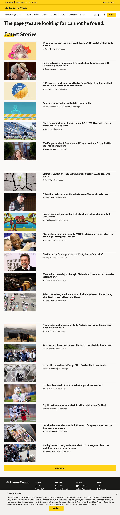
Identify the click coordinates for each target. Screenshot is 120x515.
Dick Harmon (50, 348)
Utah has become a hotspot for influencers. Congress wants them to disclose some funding (77, 426)
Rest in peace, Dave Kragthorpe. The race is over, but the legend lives (77, 345)
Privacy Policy (102, 502)
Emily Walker (50, 197)
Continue (56, 508)
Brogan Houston (51, 368)
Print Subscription (84, 489)
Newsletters (82, 486)
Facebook (102, 489)
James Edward (50, 409)
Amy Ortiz (48, 180)
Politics (36, 15)
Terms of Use (91, 502)
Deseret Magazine (21, 2)
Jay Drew (48, 129)
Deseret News (9, 2)
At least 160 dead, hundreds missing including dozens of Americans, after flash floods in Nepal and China (77, 296)
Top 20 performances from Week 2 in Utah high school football (74, 405)
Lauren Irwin (49, 331)
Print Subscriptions (108, 2)
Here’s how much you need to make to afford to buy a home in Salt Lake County (76, 215)
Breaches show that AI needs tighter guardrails (67, 103)
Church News (33, 2)
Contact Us (59, 486)
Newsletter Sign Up (11, 15)
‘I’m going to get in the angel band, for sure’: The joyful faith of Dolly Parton (78, 44)
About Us (38, 486)
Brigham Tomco (51, 89)
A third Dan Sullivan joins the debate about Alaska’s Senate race (75, 194)
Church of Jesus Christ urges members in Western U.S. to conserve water (76, 175)
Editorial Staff (39, 489)
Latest (28, 15)
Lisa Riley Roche (51, 220)
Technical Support (61, 489)
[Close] (117, 494)
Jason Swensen (50, 69)
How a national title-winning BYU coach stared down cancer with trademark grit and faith (76, 64)
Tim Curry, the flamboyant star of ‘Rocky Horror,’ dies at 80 (73, 254)
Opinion (63, 15)
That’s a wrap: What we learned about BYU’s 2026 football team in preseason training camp (77, 124)
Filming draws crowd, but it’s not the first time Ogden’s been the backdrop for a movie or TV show (76, 447)
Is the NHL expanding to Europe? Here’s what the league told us (75, 365)
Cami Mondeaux (51, 431)
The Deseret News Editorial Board (57, 106)
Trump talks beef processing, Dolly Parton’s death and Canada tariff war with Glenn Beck (77, 326)
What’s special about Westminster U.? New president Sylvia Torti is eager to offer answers (77, 144)
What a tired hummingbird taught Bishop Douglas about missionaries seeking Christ (78, 275)
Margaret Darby (50, 258)
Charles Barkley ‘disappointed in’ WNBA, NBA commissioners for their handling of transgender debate (78, 235)
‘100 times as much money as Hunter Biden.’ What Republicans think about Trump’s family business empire (77, 84)
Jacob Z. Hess (50, 49)
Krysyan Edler (50, 240)
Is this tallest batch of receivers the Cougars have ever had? (73, 385)
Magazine (73, 15)
